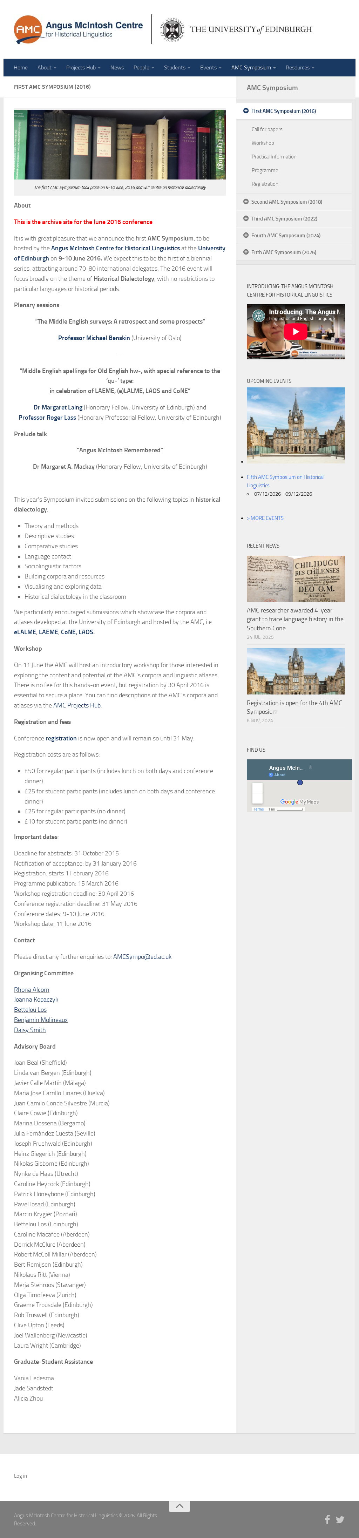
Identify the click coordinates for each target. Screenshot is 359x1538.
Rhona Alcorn (31, 990)
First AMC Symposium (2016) (283, 111)
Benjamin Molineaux (41, 1020)
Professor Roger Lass (47, 417)
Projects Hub (81, 67)
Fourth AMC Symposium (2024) (285, 235)
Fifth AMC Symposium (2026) (283, 252)
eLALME (25, 632)
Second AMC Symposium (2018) (286, 202)
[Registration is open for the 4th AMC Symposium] (296, 671)
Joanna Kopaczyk (36, 999)
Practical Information (274, 157)
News (117, 67)
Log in (20, 1476)
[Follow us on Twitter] (340, 1520)
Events (208, 67)
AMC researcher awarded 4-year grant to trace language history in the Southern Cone (295, 619)
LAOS (86, 632)
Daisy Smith (30, 1030)
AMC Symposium (251, 67)
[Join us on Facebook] (327, 1520)
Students (174, 67)
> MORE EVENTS (265, 518)
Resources (298, 67)
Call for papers (267, 129)
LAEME (48, 632)
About (45, 67)
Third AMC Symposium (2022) (284, 219)
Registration (265, 184)
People (141, 67)
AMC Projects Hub (77, 705)
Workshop (263, 143)
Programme (265, 170)
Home (21, 67)
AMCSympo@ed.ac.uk (142, 957)
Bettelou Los (30, 1010)
